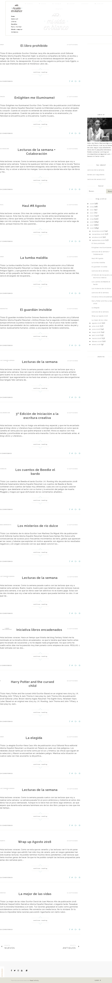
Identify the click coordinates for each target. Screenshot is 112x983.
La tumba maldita (34, 258)
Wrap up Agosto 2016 (34, 842)
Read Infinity (34, 980)
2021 (92, 213)
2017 (92, 225)
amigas (2, 96)
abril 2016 (96, 335)
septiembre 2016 (98, 240)
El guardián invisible (36, 310)
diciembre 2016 (98, 231)
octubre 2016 (97, 237)
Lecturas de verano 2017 (96, 179)
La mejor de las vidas (35, 894)
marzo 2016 (96, 338)
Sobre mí (14, 19)
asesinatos (4, 308)
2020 (92, 216)
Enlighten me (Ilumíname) (34, 97)
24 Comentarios (6, 293)
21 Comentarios (6, 825)
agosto (2, 840)
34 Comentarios (6, 189)
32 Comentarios (6, 561)
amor (2, 44)
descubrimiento (5, 524)
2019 (92, 219)
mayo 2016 (96, 332)
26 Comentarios (6, 509)
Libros (13, 21)
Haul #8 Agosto (34, 206)
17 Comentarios (6, 241)
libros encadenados (7, 629)
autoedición (4, 148)
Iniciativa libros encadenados (39, 630)
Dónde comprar (17, 29)
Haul (2, 204)
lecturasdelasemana (7, 361)
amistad (3, 892)
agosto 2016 (96, 323)
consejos (3, 468)
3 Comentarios (6, 453)
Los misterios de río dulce (38, 526)
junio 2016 (96, 329)
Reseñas (14, 24)
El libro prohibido (34, 46)
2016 (92, 228)
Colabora (14, 32)
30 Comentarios (6, 345)
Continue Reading (40, 72)
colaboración (5, 412)
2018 (92, 222)
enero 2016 (96, 344)
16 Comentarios (6, 81)
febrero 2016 (97, 341)
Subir (97, 980)
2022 (92, 210)
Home (13, 16)
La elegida (34, 738)
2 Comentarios (6, 665)
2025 (92, 207)
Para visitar (16, 27)
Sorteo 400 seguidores (95, 174)
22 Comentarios (6, 133)
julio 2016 (96, 326)
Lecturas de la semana (40, 362)
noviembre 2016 (98, 234)
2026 (92, 204)
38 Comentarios (6, 721)
